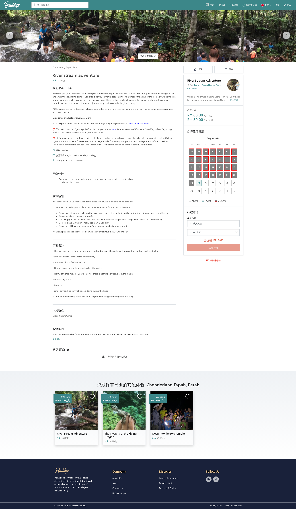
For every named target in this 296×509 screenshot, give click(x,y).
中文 (266, 5)
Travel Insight (165, 483)
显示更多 (234, 100)
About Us (116, 478)
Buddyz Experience (168, 478)
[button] (9, 35)
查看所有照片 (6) (148, 56)
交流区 (222, 5)
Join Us (115, 483)
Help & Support (119, 493)
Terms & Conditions (233, 506)
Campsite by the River (138, 123)
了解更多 (57, 338)
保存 (230, 69)
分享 (200, 69)
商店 (212, 5)
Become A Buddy (167, 488)
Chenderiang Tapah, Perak (66, 67)
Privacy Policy (216, 506)
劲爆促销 (233, 5)
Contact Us (117, 488)
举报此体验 (215, 260)
